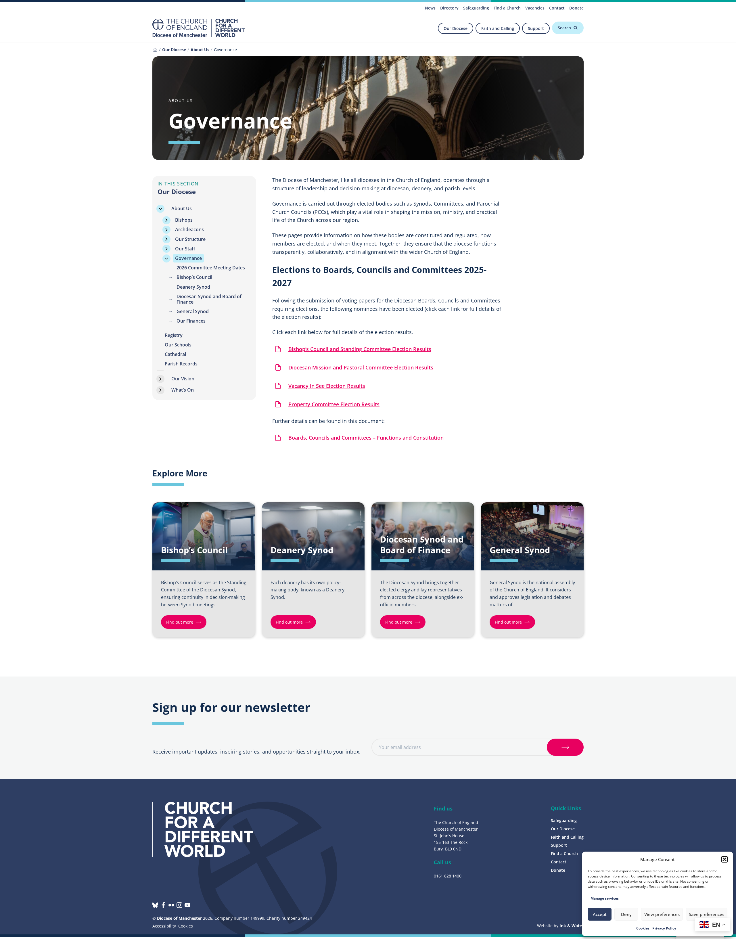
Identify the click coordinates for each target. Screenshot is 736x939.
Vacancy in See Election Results (326, 385)
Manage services (605, 898)
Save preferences (706, 914)
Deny (626, 914)
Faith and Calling (497, 28)
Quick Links (566, 808)
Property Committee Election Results (333, 404)
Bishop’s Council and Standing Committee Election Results (359, 349)
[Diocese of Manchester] (198, 28)
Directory (449, 8)
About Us (200, 49)
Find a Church (507, 8)
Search (564, 27)
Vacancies (535, 8)
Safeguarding (476, 8)
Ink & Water (571, 925)
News (430, 8)
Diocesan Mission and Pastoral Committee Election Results (360, 367)
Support (536, 28)
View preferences (662, 914)
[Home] (155, 49)
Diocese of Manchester (179, 918)
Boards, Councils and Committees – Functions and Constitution (366, 437)
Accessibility (164, 926)
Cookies (642, 928)
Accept (600, 914)
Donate (576, 8)
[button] (724, 859)
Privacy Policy (664, 928)
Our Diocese (455, 28)
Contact (557, 8)
